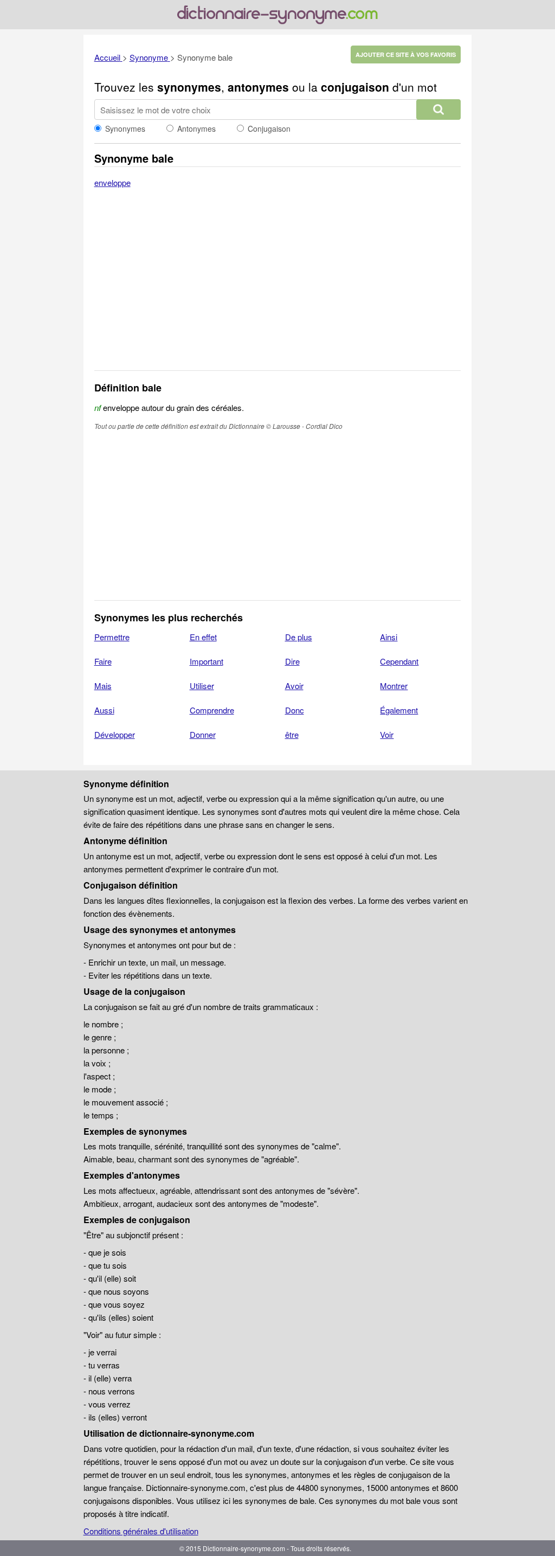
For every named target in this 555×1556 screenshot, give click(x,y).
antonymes (258, 87)
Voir (386, 734)
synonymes (189, 87)
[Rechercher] (438, 109)
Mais (103, 685)
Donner (203, 734)
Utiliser (202, 685)
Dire (292, 661)
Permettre (112, 636)
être (292, 734)
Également (399, 710)
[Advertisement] (277, 286)
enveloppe (112, 182)
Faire (103, 661)
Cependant (399, 661)
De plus (298, 636)
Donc (294, 710)
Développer (114, 734)
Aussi (104, 710)
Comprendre (212, 710)
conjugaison (355, 87)
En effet (203, 636)
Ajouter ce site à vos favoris (406, 54)
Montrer (394, 685)
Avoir (294, 685)
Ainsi (388, 636)
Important (206, 661)
